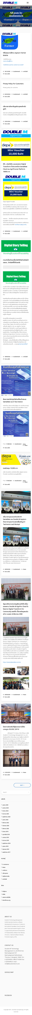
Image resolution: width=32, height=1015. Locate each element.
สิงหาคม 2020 (5, 828)
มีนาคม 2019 (5, 831)
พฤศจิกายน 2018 (6, 843)
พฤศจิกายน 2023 (6, 817)
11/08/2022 (9, 444)
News (26, 445)
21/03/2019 (7, 772)
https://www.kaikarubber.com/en (12, 662)
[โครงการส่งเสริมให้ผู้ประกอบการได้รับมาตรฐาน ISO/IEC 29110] (17, 715)
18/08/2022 (7, 231)
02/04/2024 (7, 94)
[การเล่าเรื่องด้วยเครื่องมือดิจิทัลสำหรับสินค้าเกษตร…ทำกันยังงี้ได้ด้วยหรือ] (17, 250)
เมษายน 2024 (5, 808)
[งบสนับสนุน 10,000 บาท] (17, 461)
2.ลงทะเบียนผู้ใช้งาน (7, 61)
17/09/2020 (9, 481)
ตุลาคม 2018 (5, 846)
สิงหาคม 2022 (5, 823)
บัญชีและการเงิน (5, 876)
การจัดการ (4, 870)
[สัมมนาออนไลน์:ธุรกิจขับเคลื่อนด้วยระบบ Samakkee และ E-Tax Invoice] (17, 382)
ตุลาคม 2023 (5, 820)
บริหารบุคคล (5, 873)
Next (21, 785)
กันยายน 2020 (5, 825)
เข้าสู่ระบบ (4, 891)
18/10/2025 (7, 71)
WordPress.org (6, 900)
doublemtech (16, 71)
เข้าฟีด (3, 894)
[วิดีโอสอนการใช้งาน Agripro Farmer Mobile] (10, 43)
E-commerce (5, 864)
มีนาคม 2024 (5, 811)
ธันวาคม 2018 (5, 840)
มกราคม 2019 (5, 837)
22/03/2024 (7, 121)
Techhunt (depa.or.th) (20, 225)
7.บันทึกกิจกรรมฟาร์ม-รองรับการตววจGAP (13, 65)
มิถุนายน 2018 (5, 849)
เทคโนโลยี (25, 71)
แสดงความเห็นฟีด (6, 897)
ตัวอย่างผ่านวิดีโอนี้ (23, 344)
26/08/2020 (7, 569)
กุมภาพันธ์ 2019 (6, 834)
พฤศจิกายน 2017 (6, 852)
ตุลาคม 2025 (5, 805)
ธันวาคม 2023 (5, 814)
